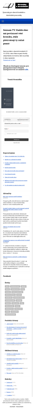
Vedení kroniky (18, 308)
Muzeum (8, 303)
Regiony (9, 392)
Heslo (6, 128)
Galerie (7, 289)
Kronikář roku (9, 297)
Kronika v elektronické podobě (14, 368)
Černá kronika (15, 311)
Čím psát (9, 373)
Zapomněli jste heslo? (23, 119)
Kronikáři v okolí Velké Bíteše (14, 338)
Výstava (7, 311)
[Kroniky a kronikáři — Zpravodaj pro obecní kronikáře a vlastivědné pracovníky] (16, 5)
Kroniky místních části (17, 292)
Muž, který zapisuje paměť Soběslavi (12, 196)
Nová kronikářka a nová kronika (15, 343)
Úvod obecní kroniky (10, 174)
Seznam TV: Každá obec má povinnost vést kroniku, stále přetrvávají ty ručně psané (15, 37)
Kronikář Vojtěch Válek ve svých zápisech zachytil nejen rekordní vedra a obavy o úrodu (16, 209)
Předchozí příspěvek (8, 100)
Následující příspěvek (8, 104)
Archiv (7, 286)
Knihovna (8, 292)
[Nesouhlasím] (31, 403)
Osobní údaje (15, 303)
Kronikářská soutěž (10, 300)
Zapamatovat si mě (11, 133)
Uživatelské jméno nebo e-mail (12, 123)
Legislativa (19, 300)
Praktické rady (10, 389)
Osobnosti (9, 382)
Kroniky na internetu (10, 294)
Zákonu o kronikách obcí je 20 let (11, 226)
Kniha (22, 289)
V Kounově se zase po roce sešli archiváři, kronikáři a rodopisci (16, 241)
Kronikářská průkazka (19, 297)
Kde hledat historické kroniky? (14, 358)
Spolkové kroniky (9, 308)
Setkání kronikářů (9, 306)
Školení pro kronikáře (10, 314)
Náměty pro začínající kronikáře (13, 159)
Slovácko (17, 306)
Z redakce (9, 395)
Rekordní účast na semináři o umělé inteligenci (15, 256)
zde (26, 69)
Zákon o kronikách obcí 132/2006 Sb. (15, 156)
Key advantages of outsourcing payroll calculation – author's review (17, 327)
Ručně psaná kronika (10, 167)
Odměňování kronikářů (12, 363)
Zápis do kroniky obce (10, 177)
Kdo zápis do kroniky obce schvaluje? (14, 171)
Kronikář (19, 294)
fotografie (24, 286)
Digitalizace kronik (15, 286)
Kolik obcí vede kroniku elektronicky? (16, 333)
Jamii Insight (10, 324)
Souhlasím (12, 406)
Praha (22, 303)
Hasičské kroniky (15, 289)
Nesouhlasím (19, 406)
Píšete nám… (10, 385)
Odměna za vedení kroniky (13, 354)
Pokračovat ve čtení (9, 60)
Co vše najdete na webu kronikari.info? (15, 185)
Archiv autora (9, 83)
